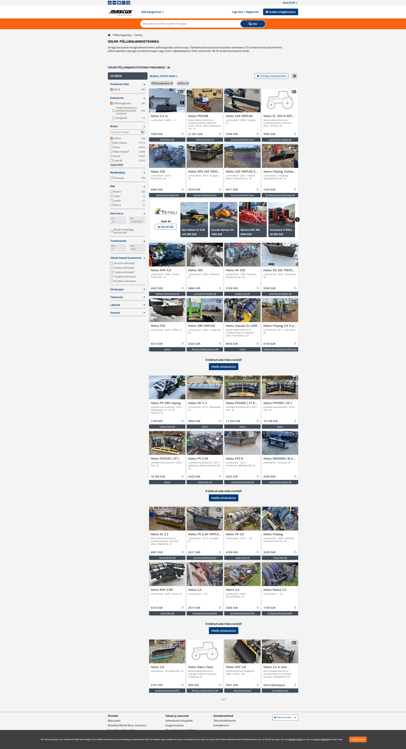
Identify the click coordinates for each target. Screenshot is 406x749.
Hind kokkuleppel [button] (274, 685)
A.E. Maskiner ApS (280, 690)
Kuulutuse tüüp (119, 84)
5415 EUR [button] (157, 608)
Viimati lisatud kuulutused (125, 258)
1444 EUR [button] (269, 189)
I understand (358, 739)
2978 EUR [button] (194, 189)
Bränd (114, 126)
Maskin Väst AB (242, 293)
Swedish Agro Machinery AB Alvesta (280, 349)
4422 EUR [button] (157, 288)
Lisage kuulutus (174, 725)
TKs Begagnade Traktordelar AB (280, 195)
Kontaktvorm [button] (221, 725)
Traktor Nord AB (167, 426)
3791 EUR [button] (157, 685)
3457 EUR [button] (232, 685)
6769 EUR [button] (232, 552)
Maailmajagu (117, 172)
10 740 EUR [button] (270, 421)
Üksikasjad (117, 289)
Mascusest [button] (114, 720)
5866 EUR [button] (157, 189)
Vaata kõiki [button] (116, 164)
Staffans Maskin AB (205, 139)
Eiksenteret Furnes (242, 690)
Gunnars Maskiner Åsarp (242, 139)
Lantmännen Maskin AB (280, 139)
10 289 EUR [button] (158, 476)
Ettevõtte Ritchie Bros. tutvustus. (127, 725)
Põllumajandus (123, 35)
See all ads (167, 226)
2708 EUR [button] (232, 134)
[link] (167, 100)
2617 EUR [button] (194, 552)
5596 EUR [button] (269, 288)
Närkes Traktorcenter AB (167, 293)
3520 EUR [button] (269, 552)
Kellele (132, 246)
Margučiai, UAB (167, 139)
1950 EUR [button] (157, 134)
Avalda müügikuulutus (282, 12)
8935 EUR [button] (232, 344)
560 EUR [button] (193, 685)
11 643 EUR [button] (233, 421)
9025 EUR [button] (269, 134)
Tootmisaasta (118, 241)
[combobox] (274, 717)
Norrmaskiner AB (167, 557)
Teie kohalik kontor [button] (224, 720)
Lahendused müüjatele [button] (179, 720)
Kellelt (113, 246)
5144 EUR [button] (269, 344)
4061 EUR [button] (157, 552)
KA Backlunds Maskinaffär (205, 613)
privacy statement (322, 739)
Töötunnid (116, 297)
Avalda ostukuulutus (223, 366)
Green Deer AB (205, 482)
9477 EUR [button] (232, 189)
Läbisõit (115, 305)
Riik (112, 186)
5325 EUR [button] (194, 344)
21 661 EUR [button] (195, 134)
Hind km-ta (116, 213)
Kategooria (117, 98)
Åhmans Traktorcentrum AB (205, 349)
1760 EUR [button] (269, 608)
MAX (131, 218)
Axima (167, 349)
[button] (127, 76)
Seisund (115, 312)
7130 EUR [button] (157, 421)
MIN (112, 218)
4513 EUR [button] (157, 344)
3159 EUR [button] (232, 288)
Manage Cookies (295, 739)
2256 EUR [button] (269, 476)
